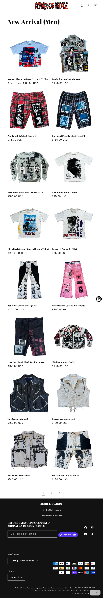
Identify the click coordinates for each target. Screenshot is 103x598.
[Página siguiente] (59, 493)
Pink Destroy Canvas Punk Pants (68, 305)
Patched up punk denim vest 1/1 (67, 79)
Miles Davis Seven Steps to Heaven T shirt (28, 249)
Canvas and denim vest (63, 419)
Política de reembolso (85, 587)
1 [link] (43, 493)
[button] (6, 6)
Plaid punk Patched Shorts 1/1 (23, 136)
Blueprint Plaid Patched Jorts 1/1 (68, 136)
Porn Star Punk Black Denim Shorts (26, 362)
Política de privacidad (44, 590)
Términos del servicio (67, 590)
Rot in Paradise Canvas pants (22, 305)
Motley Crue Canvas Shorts (65, 475)
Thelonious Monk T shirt (64, 192)
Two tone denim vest (18, 419)
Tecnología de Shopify (61, 588)
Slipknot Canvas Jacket (64, 362)
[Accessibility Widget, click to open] (99, 299)
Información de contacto (83, 593)
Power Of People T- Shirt (64, 249)
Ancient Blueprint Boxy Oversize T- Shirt (28, 79)
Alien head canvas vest (19, 475)
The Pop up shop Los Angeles (36, 588)
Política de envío (87, 590)
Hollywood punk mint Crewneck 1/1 (25, 192)
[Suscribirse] (53, 534)
